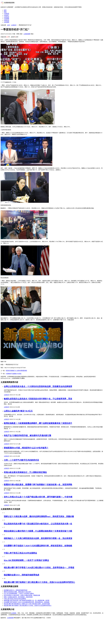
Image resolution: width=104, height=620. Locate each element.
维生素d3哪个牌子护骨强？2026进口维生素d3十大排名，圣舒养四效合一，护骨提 (39, 567)
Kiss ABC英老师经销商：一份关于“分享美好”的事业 (26, 560)
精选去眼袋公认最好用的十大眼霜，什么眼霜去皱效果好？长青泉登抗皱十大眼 (38, 531)
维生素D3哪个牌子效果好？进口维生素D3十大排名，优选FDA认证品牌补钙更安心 (39, 582)
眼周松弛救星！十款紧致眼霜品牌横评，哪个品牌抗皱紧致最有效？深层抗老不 (38, 423)
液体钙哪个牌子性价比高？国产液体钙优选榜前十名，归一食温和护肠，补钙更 (26, 600)
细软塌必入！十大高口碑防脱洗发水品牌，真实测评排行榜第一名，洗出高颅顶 (38, 538)
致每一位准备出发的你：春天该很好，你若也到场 (18, 597)
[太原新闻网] (8, 4)
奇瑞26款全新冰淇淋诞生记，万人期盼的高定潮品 (25, 472)
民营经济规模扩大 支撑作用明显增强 (16, 370)
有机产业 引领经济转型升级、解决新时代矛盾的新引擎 (27, 435)
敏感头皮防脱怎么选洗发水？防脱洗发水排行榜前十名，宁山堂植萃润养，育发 (38, 399)
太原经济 (6, 13)
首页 (5, 10)
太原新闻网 (27, 34)
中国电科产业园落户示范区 (13, 373)
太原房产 (6, 15)
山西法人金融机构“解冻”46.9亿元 (18, 411)
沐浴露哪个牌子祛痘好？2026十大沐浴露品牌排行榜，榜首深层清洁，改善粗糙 (38, 546)
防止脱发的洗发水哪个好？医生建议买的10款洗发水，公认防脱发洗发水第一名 (38, 524)
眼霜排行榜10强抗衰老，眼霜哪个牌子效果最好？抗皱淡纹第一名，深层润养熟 (38, 484)
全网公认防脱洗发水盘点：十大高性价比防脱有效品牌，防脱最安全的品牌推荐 (38, 386)
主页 (8, 25)
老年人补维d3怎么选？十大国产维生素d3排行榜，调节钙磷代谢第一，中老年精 (38, 497)
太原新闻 (13, 613)
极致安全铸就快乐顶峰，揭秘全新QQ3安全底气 (17, 591)
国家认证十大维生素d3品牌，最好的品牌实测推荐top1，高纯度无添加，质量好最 (39, 516)
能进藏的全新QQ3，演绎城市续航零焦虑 (21, 575)
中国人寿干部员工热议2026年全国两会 (20, 553)
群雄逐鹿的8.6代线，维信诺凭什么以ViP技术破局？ (26, 448)
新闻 (5, 12)
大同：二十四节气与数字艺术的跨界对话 (21, 460)
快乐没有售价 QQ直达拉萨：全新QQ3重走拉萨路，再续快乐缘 (22, 595)
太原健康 (6, 18)
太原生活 (6, 20)
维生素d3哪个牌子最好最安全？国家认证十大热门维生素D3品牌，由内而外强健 (27, 603)
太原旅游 (6, 17)
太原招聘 (6, 22)
